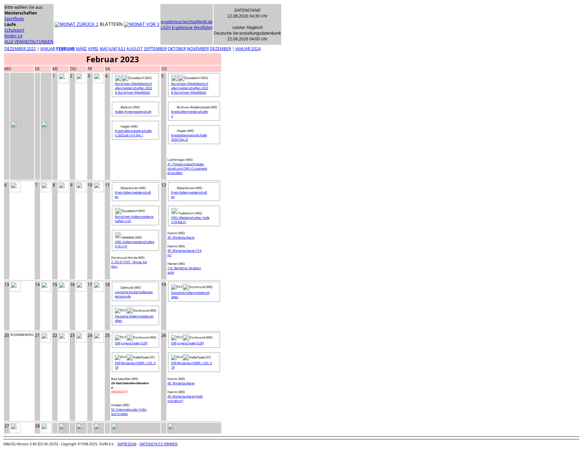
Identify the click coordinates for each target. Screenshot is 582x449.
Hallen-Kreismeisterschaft (133, 111)
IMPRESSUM (127, 444)
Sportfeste (14, 19)
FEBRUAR (65, 48)
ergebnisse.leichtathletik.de (187, 22)
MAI (103, 48)
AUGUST (134, 48)
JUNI (112, 48)
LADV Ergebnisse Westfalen (187, 27)
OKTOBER (177, 48)
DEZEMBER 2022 (20, 48)
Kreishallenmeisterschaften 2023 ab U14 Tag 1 (133, 133)
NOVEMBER (198, 48)
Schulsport (14, 30)
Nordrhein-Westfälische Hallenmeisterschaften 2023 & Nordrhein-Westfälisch (133, 88)
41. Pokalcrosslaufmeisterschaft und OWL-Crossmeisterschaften (187, 168)
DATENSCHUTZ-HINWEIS (158, 444)
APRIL (93, 48)
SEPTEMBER (155, 48)
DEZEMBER (220, 48)
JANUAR (47, 48)
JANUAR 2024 (248, 48)
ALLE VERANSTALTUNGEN (28, 41)
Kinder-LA (13, 36)
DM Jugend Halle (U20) (131, 343)
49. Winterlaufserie (180, 237)
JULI (121, 48)
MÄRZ (81, 48)
